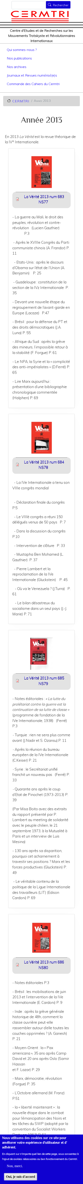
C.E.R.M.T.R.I (20, 101)
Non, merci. (15, 1166)
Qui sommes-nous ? (22, 50)
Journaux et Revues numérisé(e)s (32, 75)
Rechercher (61, 5)
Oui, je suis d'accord (20, 1176)
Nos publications (19, 58)
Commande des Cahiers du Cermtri (33, 84)
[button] (41, 173)
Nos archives (16, 67)
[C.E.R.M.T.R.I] (40, 16)
